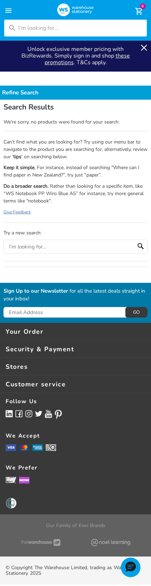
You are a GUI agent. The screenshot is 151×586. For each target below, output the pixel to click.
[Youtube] (48, 414)
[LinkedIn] (9, 413)
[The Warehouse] (41, 542)
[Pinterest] (58, 414)
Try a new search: (22, 233)
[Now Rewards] (24, 480)
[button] (130, 567)
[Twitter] (38, 413)
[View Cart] (134, 11)
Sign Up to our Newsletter (36, 291)
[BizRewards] (11, 479)
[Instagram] (28, 413)
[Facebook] (18, 413)
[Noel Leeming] (110, 542)
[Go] (141, 247)
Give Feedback (17, 212)
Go (136, 312)
